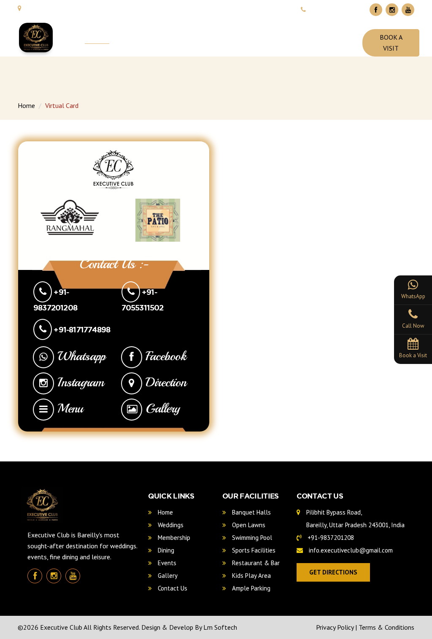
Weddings (170, 525)
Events (166, 563)
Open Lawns (247, 525)
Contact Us (171, 588)
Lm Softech (220, 627)
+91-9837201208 (330, 538)
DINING (252, 38)
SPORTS (339, 38)
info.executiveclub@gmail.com (350, 550)
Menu (68, 408)
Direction (164, 382)
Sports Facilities (252, 550)
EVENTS (296, 38)
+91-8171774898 (81, 329)
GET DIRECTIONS (333, 572)
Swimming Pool (251, 538)
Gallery (161, 408)
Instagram (79, 382)
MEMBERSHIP (200, 38)
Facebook (164, 356)
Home (26, 105)
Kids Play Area (250, 576)
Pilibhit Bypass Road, (355, 518)
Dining (165, 550)
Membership (173, 538)
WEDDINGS (143, 38)
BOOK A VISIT (391, 42)
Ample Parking (250, 588)
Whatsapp (79, 356)
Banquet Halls (250, 512)
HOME (97, 38)
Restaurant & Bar (255, 563)
